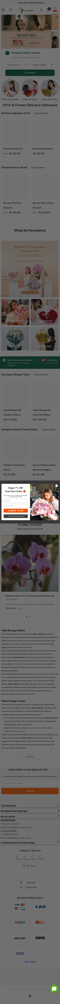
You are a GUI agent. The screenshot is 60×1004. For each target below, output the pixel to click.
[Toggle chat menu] (54, 989)
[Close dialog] (56, 485)
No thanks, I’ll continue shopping (15, 516)
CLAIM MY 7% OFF (16, 511)
